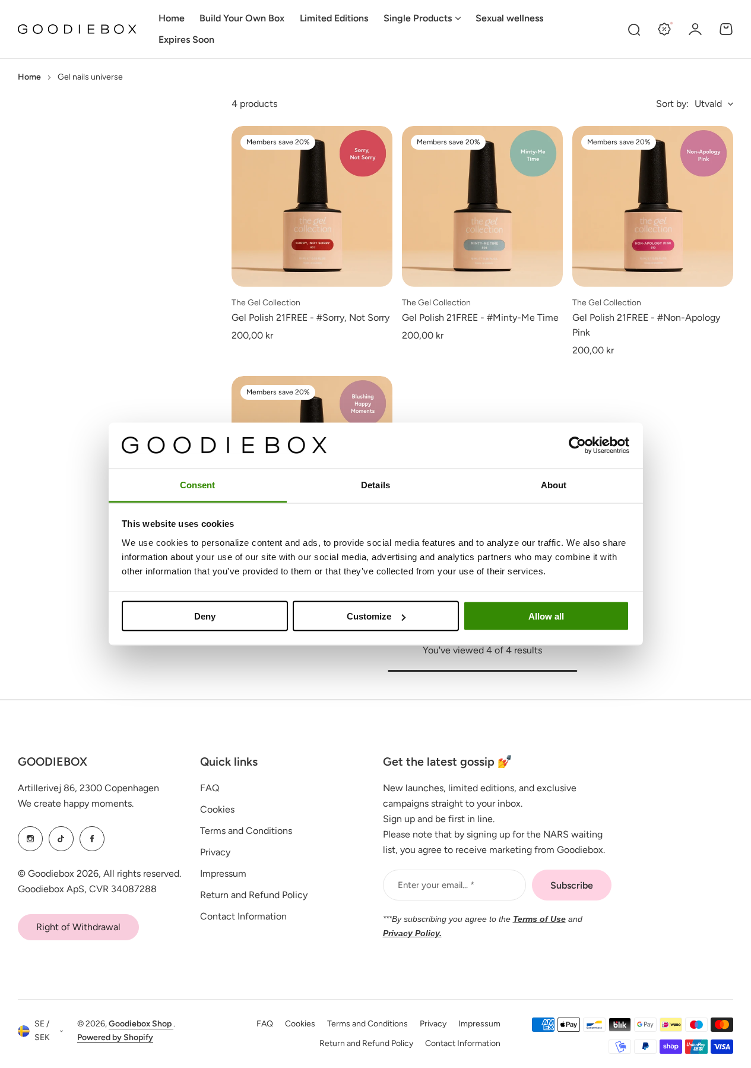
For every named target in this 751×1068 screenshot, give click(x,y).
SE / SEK (42, 1030)
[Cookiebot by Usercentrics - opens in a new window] (577, 445)
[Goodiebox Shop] (77, 29)
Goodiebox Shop (141, 1024)
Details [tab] (375, 484)
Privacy (215, 852)
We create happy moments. (76, 803)
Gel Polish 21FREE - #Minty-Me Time (480, 317)
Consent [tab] (198, 484)
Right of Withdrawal (78, 927)
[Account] (695, 29)
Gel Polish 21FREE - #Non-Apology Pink (646, 325)
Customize (369, 616)
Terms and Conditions (246, 830)
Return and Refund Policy (254, 894)
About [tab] (554, 484)
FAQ (209, 788)
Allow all (546, 616)
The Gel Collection (266, 303)
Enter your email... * (436, 885)
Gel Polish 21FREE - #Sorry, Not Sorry (310, 317)
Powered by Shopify (115, 1037)
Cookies (217, 809)
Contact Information (243, 916)
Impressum (223, 873)
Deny (205, 616)
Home (29, 77)
